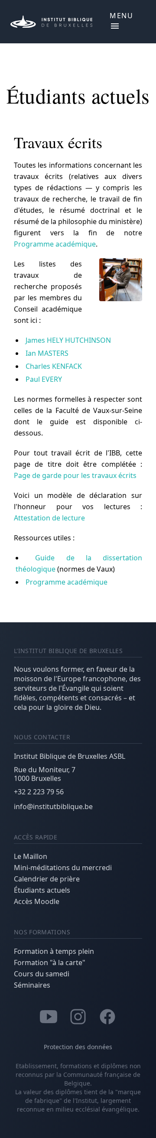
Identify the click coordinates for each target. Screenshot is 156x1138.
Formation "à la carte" (49, 962)
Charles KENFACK (54, 366)
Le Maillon (30, 856)
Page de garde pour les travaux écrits (75, 475)
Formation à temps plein (54, 951)
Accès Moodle (36, 901)
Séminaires (32, 985)
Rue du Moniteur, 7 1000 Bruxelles (44, 774)
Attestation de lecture (49, 518)
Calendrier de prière (47, 879)
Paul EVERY (44, 379)
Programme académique (55, 244)
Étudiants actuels (42, 890)
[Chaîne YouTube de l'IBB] (48, 1016)
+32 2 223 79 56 (39, 792)
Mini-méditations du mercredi (63, 867)
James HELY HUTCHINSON (68, 340)
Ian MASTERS (47, 353)
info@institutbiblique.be (53, 806)
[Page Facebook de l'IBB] (107, 1016)
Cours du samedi (41, 974)
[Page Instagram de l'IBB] (78, 1016)
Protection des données (78, 1047)
